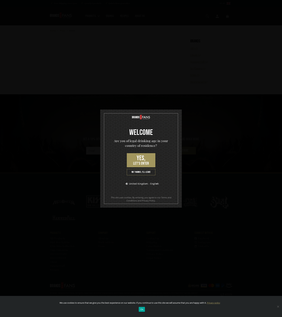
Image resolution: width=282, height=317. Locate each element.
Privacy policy (213, 302)
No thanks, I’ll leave (141, 172)
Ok (141, 309)
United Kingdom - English (144, 183)
